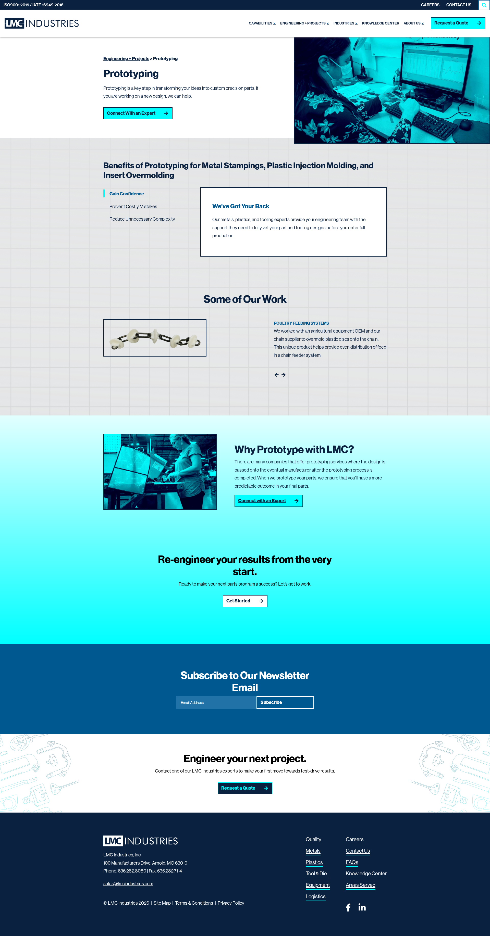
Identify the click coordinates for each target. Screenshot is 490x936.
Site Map (162, 903)
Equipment (318, 885)
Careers (430, 5)
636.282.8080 (132, 871)
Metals (313, 851)
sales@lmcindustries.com (128, 883)
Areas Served (360, 885)
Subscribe (271, 702)
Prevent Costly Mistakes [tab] (133, 206)
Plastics (314, 862)
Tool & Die (316, 873)
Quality (313, 839)
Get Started (238, 601)
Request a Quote (451, 23)
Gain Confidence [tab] (126, 194)
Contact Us (458, 5)
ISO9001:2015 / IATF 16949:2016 (34, 5)
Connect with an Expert (262, 500)
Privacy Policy (231, 903)
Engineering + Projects (126, 58)
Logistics (316, 896)
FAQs (352, 862)
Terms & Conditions (194, 903)
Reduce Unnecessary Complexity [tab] (142, 219)
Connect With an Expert (131, 113)
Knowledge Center (366, 873)
